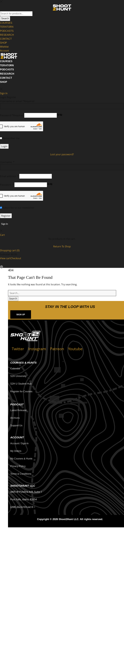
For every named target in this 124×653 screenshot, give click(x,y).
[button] (4, 224)
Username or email (17, 101)
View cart (5, 258)
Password (12, 115)
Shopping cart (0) (10, 250)
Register (6, 215)
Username (7, 162)
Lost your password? (62, 154)
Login (4, 146)
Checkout (15, 258)
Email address (9, 176)
